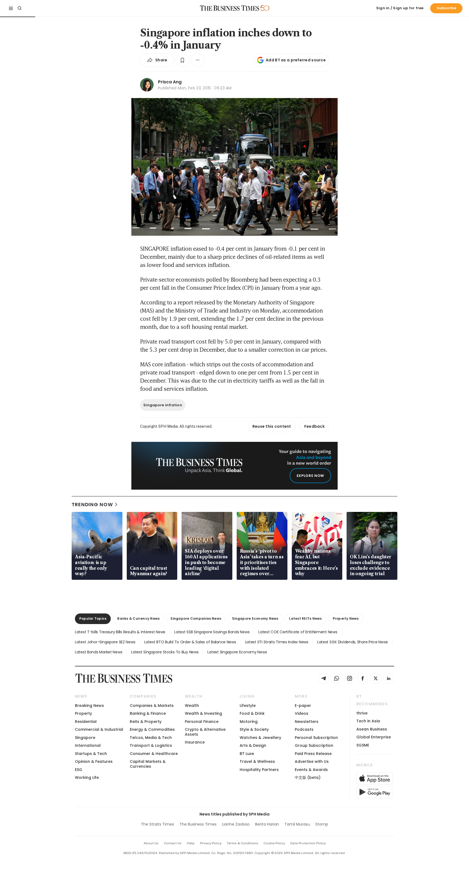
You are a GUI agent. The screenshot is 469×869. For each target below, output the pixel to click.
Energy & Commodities (152, 729)
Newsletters (306, 721)
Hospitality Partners (259, 769)
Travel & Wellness (257, 761)
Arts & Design (253, 745)
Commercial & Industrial (99, 729)
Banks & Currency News (138, 618)
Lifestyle (248, 705)
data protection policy (308, 843)
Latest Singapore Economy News (237, 652)
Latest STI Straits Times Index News (276, 642)
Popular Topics (92, 618)
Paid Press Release (313, 753)
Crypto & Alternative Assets (205, 732)
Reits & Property (145, 721)
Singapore (85, 737)
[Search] (19, 8)
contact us (173, 843)
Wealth (192, 705)
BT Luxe (247, 753)
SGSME (362, 745)
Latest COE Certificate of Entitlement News (297, 632)
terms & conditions (242, 843)
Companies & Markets (152, 705)
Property (83, 713)
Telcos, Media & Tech (151, 737)
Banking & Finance (148, 713)
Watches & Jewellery (260, 737)
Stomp (321, 824)
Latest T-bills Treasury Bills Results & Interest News (120, 632)
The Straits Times (157, 824)
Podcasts (304, 729)
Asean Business (371, 729)
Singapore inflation (162, 405)
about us (151, 843)
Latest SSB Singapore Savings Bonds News (211, 632)
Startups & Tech (91, 753)
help (191, 843)
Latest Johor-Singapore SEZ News (105, 642)
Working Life (87, 777)
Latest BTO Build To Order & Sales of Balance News (190, 642)
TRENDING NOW (92, 504)
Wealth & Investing (203, 713)
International (88, 745)
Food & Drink (252, 713)
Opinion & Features (94, 761)
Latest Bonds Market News (98, 652)
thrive (361, 713)
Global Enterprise (373, 737)
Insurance (195, 742)
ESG (78, 769)
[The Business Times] (229, 8)
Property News (346, 618)
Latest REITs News (305, 618)
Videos (301, 713)
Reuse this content (271, 426)
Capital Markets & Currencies (148, 764)
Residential (86, 721)
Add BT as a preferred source (296, 60)
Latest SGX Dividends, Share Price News (352, 642)
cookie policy (274, 843)
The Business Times (198, 824)
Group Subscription (314, 745)
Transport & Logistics (151, 745)
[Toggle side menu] (11, 8)
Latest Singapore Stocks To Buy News (164, 652)
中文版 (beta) (308, 777)
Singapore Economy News (255, 618)
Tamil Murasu (297, 824)
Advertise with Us (312, 761)
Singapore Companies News (195, 618)
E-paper (303, 705)
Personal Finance (201, 721)
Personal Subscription (316, 737)
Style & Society (254, 729)
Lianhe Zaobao (236, 824)
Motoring (249, 721)
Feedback (314, 426)
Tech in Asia (368, 721)
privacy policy (210, 843)
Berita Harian (267, 824)
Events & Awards (311, 769)
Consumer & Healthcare (154, 753)
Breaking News (89, 705)
